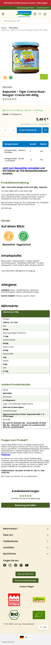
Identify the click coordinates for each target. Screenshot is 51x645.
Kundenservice (43, 8)
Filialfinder (5, 454)
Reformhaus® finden (25, 8)
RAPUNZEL (13, 28)
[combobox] (25, 21)
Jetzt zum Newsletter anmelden (21, 168)
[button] (8, 99)
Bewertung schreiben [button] (25, 505)
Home (3, 28)
